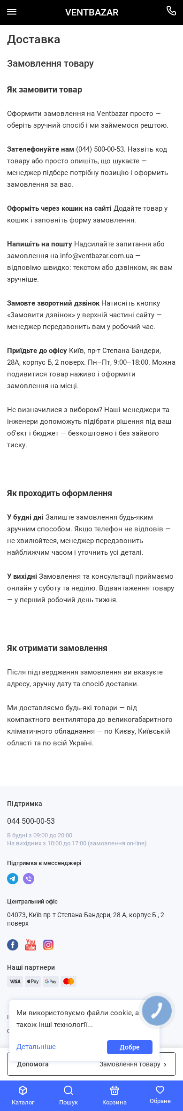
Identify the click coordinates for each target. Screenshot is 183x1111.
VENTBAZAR (91, 12)
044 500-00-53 (31, 821)
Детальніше (36, 1046)
